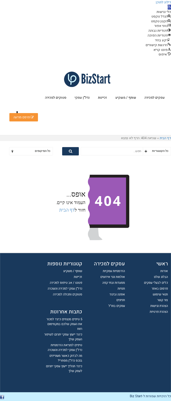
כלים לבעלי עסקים (156, 282)
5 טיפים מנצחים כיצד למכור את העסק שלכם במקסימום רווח (64, 324)
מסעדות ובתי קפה (113, 282)
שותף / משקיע (125, 97)
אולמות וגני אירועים (112, 277)
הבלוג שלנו (161, 277)
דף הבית (165, 138)
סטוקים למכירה (55, 97)
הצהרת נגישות (159, 306)
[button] (169, 7)
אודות (164, 271)
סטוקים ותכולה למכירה (67, 294)
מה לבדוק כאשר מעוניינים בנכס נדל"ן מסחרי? (65, 358)
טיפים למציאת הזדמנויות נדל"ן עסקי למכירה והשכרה (65, 347)
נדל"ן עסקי (82, 97)
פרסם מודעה (22, 117)
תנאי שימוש (160, 294)
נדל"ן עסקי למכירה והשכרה (65, 288)
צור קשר (162, 300)
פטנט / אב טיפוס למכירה (66, 282)
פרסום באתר (160, 288)
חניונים (120, 300)
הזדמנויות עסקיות (114, 271)
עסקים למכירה (155, 97)
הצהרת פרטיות (159, 311)
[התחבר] (17, 112)
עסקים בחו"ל (116, 306)
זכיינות (102, 97)
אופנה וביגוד (117, 294)
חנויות (121, 288)
